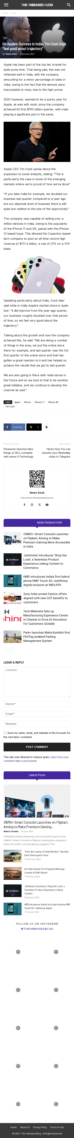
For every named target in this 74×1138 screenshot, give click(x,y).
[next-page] (11, 650)
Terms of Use (57, 1127)
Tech (13, 13)
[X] (41, 505)
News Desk (11, 53)
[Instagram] (33, 505)
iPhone (27, 402)
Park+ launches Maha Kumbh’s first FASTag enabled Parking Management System (46, 637)
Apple (17, 402)
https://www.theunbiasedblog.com (37, 497)
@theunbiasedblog (37, 928)
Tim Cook (10, 406)
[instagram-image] (18, 951)
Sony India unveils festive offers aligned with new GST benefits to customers (45, 598)
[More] (46, 427)
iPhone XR (53, 402)
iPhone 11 (39, 402)
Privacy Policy (40, 1127)
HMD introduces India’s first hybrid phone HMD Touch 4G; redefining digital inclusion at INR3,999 (46, 581)
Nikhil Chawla (11, 831)
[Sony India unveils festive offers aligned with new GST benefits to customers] (13, 598)
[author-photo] (37, 487)
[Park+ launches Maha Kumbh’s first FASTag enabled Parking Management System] (13, 636)
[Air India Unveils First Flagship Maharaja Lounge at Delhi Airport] (13, 873)
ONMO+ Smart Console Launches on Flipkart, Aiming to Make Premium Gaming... (36, 824)
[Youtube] (48, 505)
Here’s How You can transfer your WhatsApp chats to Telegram (56, 452)
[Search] (69, 5)
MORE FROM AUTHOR (49, 522)
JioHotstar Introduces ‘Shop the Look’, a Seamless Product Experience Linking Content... (44, 890)
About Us (25, 1127)
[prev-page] (6, 650)
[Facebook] (26, 505)
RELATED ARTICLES (23, 522)
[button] (6, 5)
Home (5, 13)
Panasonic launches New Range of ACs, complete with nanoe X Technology (18, 452)
